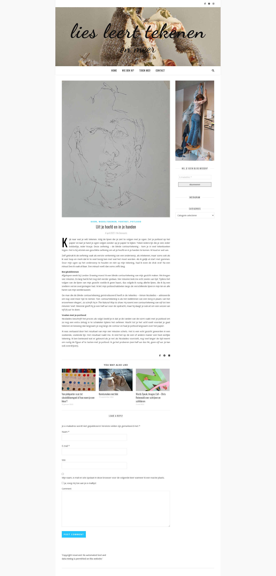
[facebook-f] (205, 3)
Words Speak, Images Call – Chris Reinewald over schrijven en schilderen (151, 397)
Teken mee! (145, 70)
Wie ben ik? (128, 70)
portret (123, 221)
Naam (65, 431)
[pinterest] (209, 3)
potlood (135, 221)
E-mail (66, 445)
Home (114, 70)
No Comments (121, 232)
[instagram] (213, 3)
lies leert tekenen (138, 31)
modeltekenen (108, 221)
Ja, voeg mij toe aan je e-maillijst (80, 483)
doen (94, 221)
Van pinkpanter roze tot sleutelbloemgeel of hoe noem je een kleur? (78, 397)
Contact (160, 70)
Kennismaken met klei (108, 394)
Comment (66, 488)
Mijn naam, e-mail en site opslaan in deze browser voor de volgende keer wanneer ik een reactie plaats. (113, 477)
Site (64, 459)
